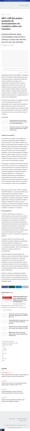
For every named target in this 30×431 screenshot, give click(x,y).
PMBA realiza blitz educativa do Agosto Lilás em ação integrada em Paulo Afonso (18, 334)
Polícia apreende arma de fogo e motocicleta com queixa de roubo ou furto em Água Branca (18, 122)
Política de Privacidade (22, 418)
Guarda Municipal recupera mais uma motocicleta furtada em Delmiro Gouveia (18, 322)
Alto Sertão (8, 14)
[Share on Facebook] (5, 287)
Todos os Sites (12, 418)
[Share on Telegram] (18, 287)
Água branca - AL (6, 297)
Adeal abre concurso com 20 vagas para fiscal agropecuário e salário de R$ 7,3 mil (19, 128)
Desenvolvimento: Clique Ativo (15, 427)
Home (3, 14)
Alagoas (4, 389)
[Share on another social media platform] (25, 287)
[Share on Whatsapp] (11, 287)
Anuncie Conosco (23, 420)
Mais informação (8, 309)
